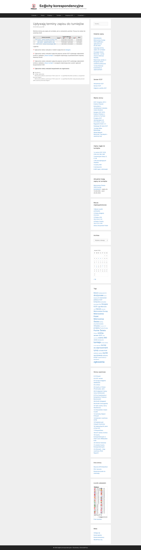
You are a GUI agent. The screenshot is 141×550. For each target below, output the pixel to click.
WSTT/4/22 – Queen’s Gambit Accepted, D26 (46, 39)
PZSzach (95, 333)
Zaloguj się (97, 533)
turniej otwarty (104, 342)
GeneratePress (84, 547)
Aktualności (37, 72)
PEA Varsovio (97, 469)
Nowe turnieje (49, 55)
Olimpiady (97, 326)
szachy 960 (102, 338)
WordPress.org (98, 539)
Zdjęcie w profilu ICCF (100, 88)
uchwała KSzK (103, 350)
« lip (95, 279)
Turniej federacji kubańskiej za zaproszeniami (98, 67)
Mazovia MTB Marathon (101, 467)
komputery (97, 302)
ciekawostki (102, 293)
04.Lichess (97, 385)
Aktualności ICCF (99, 83)
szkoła (95, 340)
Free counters (98, 519)
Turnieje (59, 15)
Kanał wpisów (98, 535)
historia (96, 298)
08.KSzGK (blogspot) (100, 401)
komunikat (103, 302)
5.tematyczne (98, 167)
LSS (94, 309)
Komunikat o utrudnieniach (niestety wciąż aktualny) (100, 108)
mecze (98, 309)
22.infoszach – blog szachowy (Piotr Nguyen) (99, 451)
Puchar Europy (104, 328)
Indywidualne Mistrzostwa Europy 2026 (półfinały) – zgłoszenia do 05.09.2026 (99, 41)
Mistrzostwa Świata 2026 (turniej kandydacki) (99, 187)
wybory (100, 353)
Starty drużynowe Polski (101, 225)
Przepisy (49, 15)
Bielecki (96, 293)
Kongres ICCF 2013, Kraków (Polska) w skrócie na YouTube (99, 114)
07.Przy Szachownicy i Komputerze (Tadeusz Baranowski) (100, 397)
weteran (96, 353)
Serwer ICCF (97, 86)
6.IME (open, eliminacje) (101, 169)
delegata (67, 50)
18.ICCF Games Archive (100, 432)
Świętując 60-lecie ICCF (101, 126)
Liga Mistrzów (102, 306)
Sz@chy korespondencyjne (61, 6)
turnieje (36, 74)
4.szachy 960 (98, 164)
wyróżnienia (98, 355)
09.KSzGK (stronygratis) (101, 403)
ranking (100, 333)
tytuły (96, 350)
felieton (105, 295)
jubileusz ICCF (98, 300)
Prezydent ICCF (103, 326)
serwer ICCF (98, 335)
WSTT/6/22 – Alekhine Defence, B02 (46, 42)
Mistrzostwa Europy (101, 311)
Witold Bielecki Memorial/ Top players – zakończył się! (101, 134)
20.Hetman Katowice (100, 442)
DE (105, 293)
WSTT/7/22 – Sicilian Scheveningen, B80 (46, 44)
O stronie (34, 15)
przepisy (97, 328)
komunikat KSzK (97, 304)
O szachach (81, 15)
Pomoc (43, 15)
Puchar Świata (100, 330)
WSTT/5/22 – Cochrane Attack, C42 (46, 41)
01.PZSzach (97, 376)
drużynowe (98, 295)
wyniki (105, 353)
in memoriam (102, 298)
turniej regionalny (97, 345)
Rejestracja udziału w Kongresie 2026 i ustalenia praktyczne (100, 61)
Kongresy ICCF (69, 15)
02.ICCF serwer (98, 378)
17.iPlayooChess (98, 430)
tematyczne (101, 340)
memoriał (103, 309)
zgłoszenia (41, 74)
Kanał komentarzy (99, 537)
